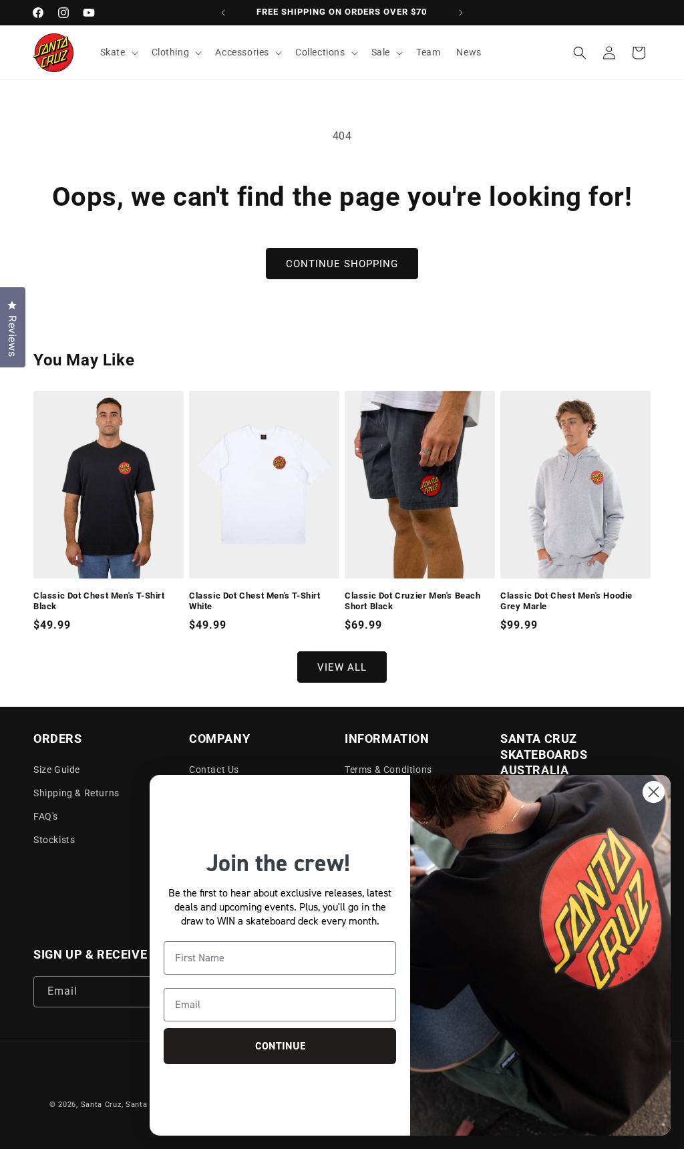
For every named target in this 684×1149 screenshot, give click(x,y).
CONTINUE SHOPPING (342, 264)
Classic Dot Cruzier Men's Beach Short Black (413, 601)
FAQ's (45, 816)
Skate (113, 52)
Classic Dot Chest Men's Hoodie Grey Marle (566, 601)
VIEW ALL (342, 667)
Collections (320, 52)
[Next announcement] (461, 12)
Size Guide (56, 769)
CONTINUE (280, 1046)
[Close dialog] (653, 792)
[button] (118, 52)
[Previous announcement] (223, 12)
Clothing (171, 52)
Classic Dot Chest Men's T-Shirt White (255, 601)
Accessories (242, 52)
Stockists (54, 839)
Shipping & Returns (76, 793)
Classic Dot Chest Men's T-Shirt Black (99, 601)
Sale (380, 52)
